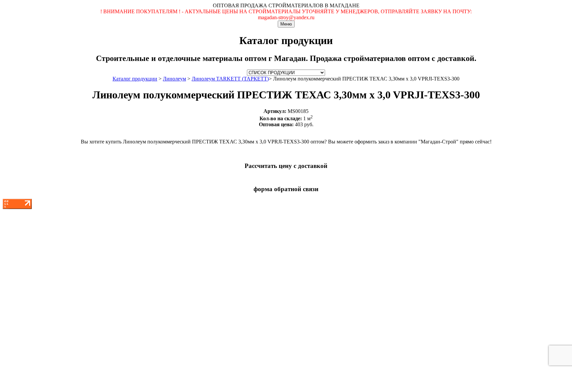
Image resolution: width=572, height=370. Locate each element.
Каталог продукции (135, 78)
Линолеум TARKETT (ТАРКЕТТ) (230, 78)
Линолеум (174, 78)
